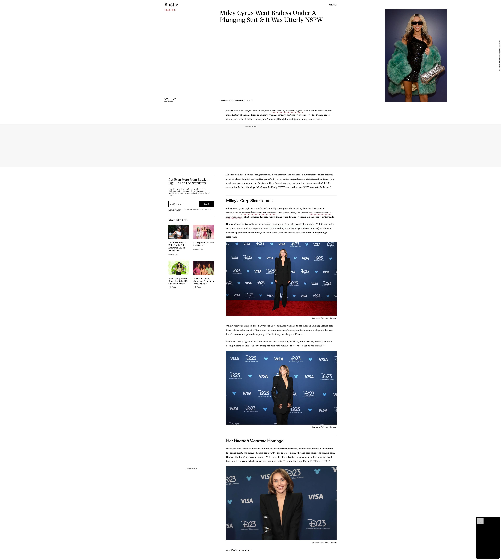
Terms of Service (207, 209)
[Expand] (479, 519)
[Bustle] (171, 4)
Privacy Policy (175, 210)
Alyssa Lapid (171, 99)
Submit (206, 204)
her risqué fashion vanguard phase (258, 212)
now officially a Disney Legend (287, 110)
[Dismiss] (497, 519)
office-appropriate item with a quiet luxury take (290, 224)
